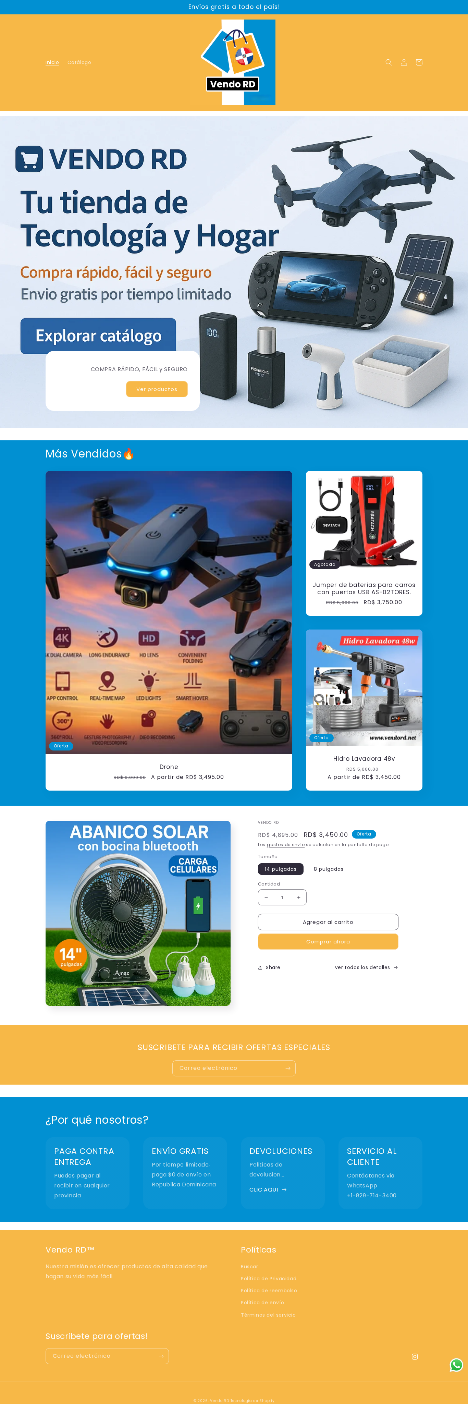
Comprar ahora (328, 941)
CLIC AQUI (263, 1190)
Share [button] (273, 967)
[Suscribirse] (287, 1068)
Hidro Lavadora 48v (364, 758)
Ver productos (156, 389)
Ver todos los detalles (362, 967)
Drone (169, 767)
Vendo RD (219, 1400)
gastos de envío (286, 844)
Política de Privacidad (268, 1278)
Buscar (249, 1266)
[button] (388, 62)
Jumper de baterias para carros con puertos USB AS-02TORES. (364, 589)
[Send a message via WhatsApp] (456, 1365)
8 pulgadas (329, 869)
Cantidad (269, 884)
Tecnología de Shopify (253, 1400)
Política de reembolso (269, 1290)
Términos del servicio (268, 1314)
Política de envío (262, 1302)
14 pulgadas (281, 869)
